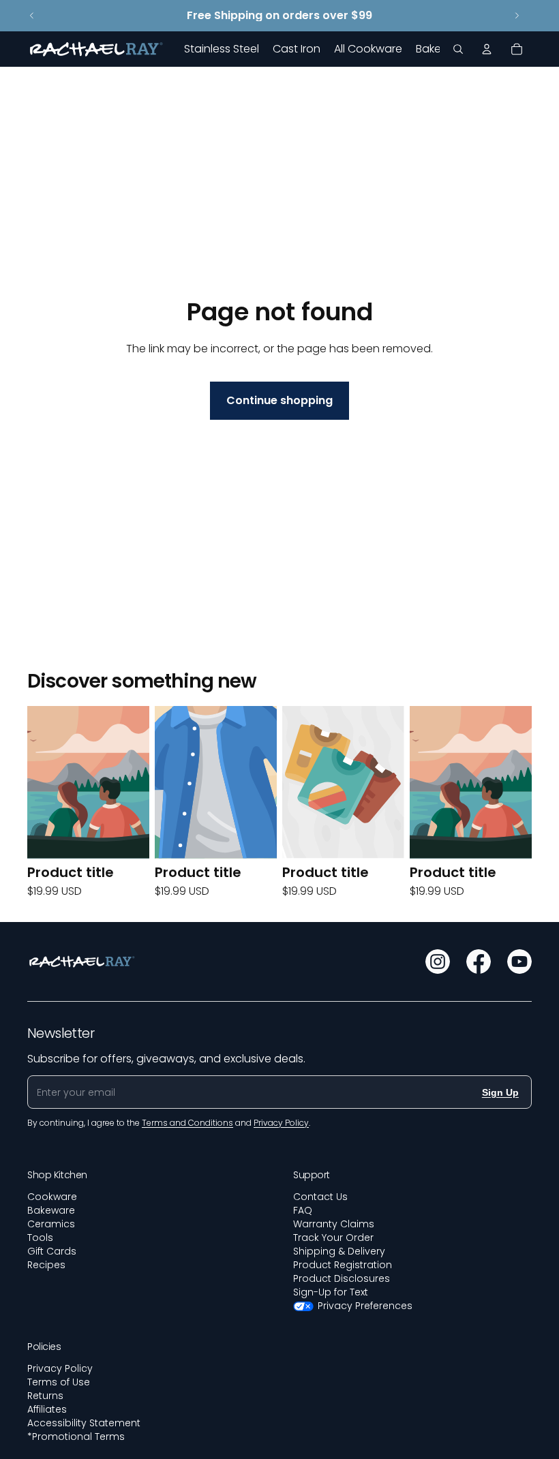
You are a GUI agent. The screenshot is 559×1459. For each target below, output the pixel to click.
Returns (45, 1395)
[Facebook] (478, 961)
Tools (40, 1237)
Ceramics (51, 1224)
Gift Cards (51, 1251)
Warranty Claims (333, 1224)
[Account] (487, 49)
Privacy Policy (60, 1368)
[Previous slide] (32, 16)
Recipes (46, 1265)
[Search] (458, 49)
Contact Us (320, 1196)
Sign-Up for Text (330, 1292)
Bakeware (51, 1210)
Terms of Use (58, 1382)
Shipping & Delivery (339, 1251)
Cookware (52, 1196)
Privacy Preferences (365, 1305)
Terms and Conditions (187, 1122)
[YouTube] (519, 961)
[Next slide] (517, 16)
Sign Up (500, 1092)
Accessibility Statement (83, 1423)
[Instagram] (437, 961)
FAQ (302, 1210)
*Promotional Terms (76, 1436)
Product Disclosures (341, 1278)
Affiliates (47, 1409)
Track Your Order (333, 1237)
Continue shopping (279, 400)
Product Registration (342, 1265)
